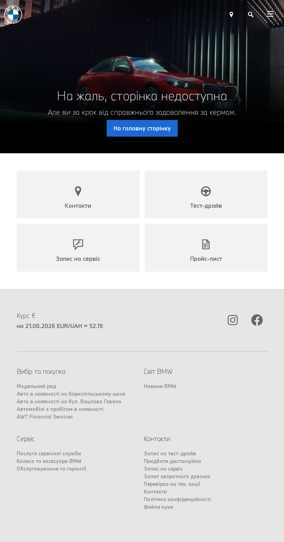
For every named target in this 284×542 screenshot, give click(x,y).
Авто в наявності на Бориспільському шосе (71, 393)
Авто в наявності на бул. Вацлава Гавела (69, 401)
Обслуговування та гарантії (51, 468)
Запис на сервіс (163, 468)
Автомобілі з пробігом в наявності (60, 409)
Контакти (155, 491)
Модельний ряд (36, 386)
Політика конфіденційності (177, 499)
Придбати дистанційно (172, 461)
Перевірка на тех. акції (172, 484)
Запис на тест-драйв (170, 453)
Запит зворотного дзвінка (177, 476)
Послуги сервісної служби (49, 453)
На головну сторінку (142, 128)
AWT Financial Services (45, 416)
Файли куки (158, 507)
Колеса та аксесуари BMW (49, 461)
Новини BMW (160, 386)
